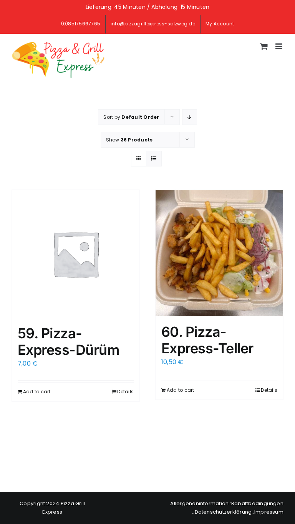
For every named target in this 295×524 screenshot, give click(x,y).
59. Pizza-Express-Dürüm (68, 341)
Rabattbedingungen (257, 503)
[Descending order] (189, 117)
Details (125, 391)
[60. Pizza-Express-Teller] (219, 253)
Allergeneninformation (199, 503)
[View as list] (153, 158)
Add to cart (37, 391)
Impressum (268, 512)
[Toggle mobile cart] (264, 46)
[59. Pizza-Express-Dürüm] (75, 254)
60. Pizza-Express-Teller (207, 340)
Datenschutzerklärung (223, 512)
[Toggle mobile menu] (279, 46)
